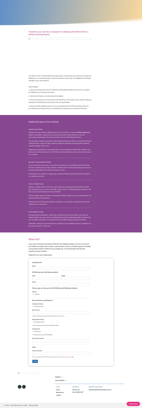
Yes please (36, 294)
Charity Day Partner (39, 306)
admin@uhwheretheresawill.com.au (100, 389)
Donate (57, 377)
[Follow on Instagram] (24, 387)
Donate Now (133, 404)
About (58, 390)
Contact (58, 395)
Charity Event (37, 331)
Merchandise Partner (39, 322)
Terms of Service (67, 356)
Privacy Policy (58, 356)
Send (35, 361)
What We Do (60, 392)
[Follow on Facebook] (19, 387)
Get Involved (59, 380)
